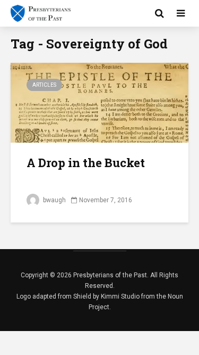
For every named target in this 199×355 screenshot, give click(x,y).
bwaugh (53, 200)
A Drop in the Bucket (86, 162)
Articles (44, 85)
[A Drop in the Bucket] (99, 102)
